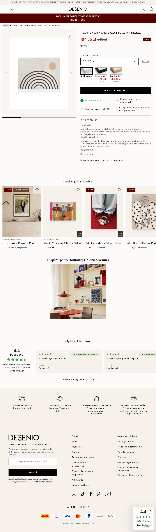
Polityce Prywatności (43, 482)
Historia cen (86, 154)
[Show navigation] (4, 9)
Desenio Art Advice (127, 436)
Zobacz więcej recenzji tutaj (78, 379)
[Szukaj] (11, 9)
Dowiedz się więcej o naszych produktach (101, 160)
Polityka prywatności (127, 462)
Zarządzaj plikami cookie (129, 475)
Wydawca (77, 446)
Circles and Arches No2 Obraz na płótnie (41, 25)
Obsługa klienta (125, 441)
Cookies (121, 457)
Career (75, 452)
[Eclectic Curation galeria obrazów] (78, 291)
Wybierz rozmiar (89, 55)
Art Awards (77, 480)
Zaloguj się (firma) (81, 485)
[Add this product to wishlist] (69, 34)
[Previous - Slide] (6, 73)
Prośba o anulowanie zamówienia (128, 468)
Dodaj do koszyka (115, 90)
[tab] (11, 116)
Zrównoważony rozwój (83, 457)
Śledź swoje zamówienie (129, 446)
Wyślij (33, 472)
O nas (75, 436)
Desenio (86, 523)
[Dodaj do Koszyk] (79, 234)
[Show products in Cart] (151, 9)
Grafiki (16, 25)
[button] (145, 61)
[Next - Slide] (71, 73)
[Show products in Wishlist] (144, 9)
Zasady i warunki (126, 452)
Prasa (75, 441)
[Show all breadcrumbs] (5, 25)
